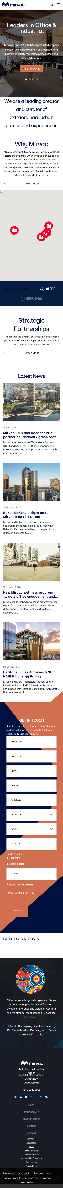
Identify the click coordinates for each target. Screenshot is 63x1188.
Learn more (32, 68)
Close (57, 1176)
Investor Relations (31, 1150)
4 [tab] (37, 79)
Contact (31, 1133)
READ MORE (32, 183)
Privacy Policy (31, 1166)
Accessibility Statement (31, 1158)
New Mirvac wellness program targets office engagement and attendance (29, 594)
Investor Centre (31, 1119)
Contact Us (32, 1139)
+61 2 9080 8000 (32, 1089)
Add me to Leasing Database (21, 884)
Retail (31, 1146)
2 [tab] (30, 79)
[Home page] (32, 1063)
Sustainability (31, 1112)
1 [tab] (26, 79)
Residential (32, 1142)
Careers (31, 1126)
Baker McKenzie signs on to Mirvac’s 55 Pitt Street (26, 515)
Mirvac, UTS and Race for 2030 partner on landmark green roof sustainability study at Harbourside (29, 435)
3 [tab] (33, 79)
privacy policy (10, 1178)
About (31, 1105)
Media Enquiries (32, 1154)
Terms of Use (31, 1162)
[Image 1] (13, 4)
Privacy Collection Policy (26, 893)
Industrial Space (16, 864)
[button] (41, 237)
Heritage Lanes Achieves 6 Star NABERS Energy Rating (29, 674)
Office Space (14, 858)
